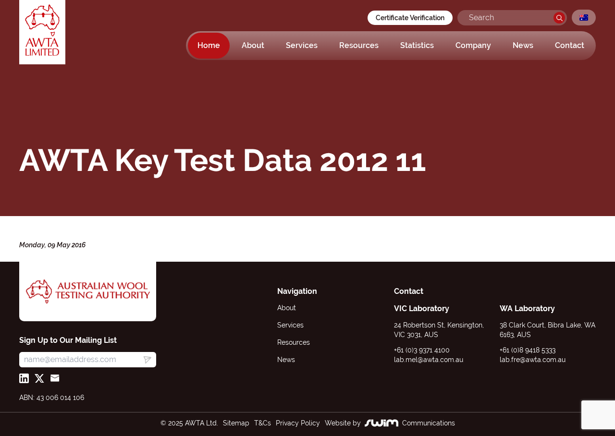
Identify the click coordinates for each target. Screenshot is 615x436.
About (253, 45)
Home (208, 45)
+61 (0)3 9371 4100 (422, 350)
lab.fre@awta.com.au (533, 359)
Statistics (417, 45)
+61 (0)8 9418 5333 (527, 350)
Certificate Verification (410, 18)
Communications (428, 423)
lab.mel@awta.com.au (428, 359)
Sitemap (236, 423)
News (523, 45)
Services (302, 45)
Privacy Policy (298, 423)
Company (473, 45)
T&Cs (262, 423)
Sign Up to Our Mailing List (68, 340)
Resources (359, 45)
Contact (569, 45)
